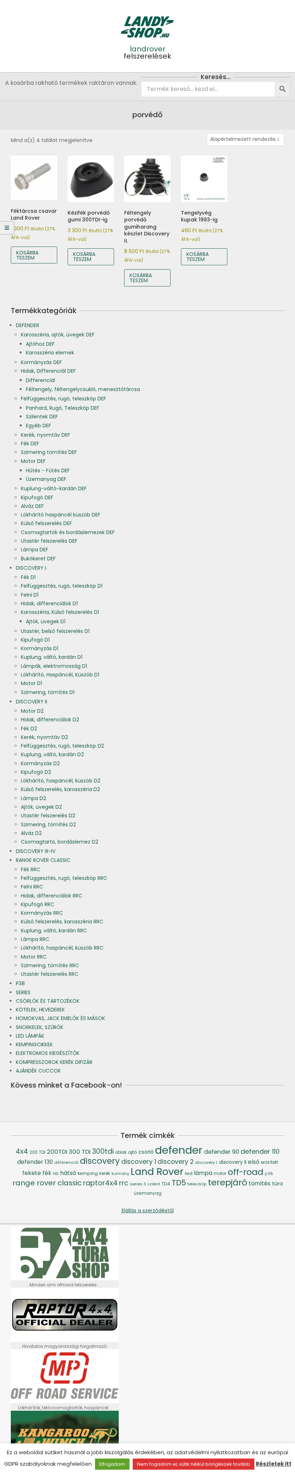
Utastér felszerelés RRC (49, 974)
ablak (121, 1152)
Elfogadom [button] (112, 1464)
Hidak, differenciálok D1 (49, 603)
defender (179, 1150)
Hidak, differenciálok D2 (50, 719)
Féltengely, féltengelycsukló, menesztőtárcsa (83, 389)
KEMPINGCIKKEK (34, 1044)
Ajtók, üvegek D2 (41, 807)
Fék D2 (29, 728)
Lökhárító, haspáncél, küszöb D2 (60, 780)
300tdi (103, 1151)
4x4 (21, 1151)
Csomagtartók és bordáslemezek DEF (68, 532)
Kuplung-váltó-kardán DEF (54, 488)
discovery (100, 1161)
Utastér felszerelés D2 (48, 815)
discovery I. (206, 1162)
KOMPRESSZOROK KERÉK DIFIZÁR (54, 1062)
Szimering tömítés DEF (49, 452)
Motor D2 (32, 711)
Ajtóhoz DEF (40, 344)
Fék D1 (28, 577)
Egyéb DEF (38, 425)
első (253, 1162)
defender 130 (35, 1162)
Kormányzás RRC (42, 913)
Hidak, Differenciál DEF (48, 371)
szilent (154, 1184)
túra (277, 1183)
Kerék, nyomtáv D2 (44, 737)
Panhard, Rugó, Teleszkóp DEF (62, 408)
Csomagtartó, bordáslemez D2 (59, 841)
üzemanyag (148, 1193)
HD (56, 1173)
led (188, 1173)
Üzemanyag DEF (46, 479)
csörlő (146, 1152)
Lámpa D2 (33, 798)
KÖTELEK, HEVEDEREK (40, 1009)
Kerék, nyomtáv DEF (45, 434)
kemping (88, 1173)
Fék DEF (30, 443)
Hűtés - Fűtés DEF (48, 470)
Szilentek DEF (42, 416)
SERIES (23, 992)
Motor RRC (34, 956)
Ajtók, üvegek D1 (45, 621)
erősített (269, 1162)
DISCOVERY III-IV (35, 851)
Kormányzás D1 (39, 648)
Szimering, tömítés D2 (48, 824)
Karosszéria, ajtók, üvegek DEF (58, 334)
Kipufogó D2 (36, 772)
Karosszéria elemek (50, 352)
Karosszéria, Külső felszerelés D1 (60, 612)
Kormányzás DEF (41, 362)
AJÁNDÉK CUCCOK (38, 1070)
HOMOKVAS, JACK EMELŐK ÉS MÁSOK (60, 1018)
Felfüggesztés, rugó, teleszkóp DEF (63, 398)
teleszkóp (196, 1184)
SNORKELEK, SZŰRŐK (39, 1027)
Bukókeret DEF (38, 558)
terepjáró (227, 1182)
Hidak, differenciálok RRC (51, 895)
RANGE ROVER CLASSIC (43, 860)
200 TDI (37, 1152)
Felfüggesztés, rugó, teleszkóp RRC (64, 878)
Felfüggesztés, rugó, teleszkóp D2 (62, 745)
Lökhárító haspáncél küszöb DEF (60, 514)
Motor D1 (31, 683)
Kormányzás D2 (40, 763)
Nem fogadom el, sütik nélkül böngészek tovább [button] (193, 1464)
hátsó (68, 1173)
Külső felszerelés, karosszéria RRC (62, 921)
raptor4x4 (100, 1183)
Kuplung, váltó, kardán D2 (52, 754)
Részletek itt (273, 1464)
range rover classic (47, 1183)
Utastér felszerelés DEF (49, 541)
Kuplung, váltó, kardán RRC (54, 930)
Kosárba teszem (27, 255)
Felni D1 (29, 594)
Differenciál (40, 380)
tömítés (260, 1183)
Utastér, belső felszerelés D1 (55, 631)
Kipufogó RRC (37, 904)
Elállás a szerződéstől (148, 1210)
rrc (123, 1183)
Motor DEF (33, 461)
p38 (269, 1173)
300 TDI (80, 1152)
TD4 (166, 1184)
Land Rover (157, 1171)
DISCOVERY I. (31, 567)
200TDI (57, 1152)
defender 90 (221, 1152)
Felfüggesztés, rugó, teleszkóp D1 (62, 585)
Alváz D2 (31, 833)
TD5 (179, 1182)
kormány (120, 1173)
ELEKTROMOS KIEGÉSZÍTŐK (48, 1053)
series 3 (138, 1184)
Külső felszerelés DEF (46, 523)
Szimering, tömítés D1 (47, 692)
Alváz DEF (32, 506)
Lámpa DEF (34, 549)
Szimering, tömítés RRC (50, 965)
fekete (31, 1173)
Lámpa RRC (35, 939)
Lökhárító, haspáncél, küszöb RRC (62, 947)
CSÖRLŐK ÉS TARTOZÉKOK (48, 1001)
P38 (20, 983)
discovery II (232, 1162)
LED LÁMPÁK (30, 1035)
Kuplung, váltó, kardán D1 (51, 657)
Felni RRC (32, 886)
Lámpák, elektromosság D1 (54, 666)
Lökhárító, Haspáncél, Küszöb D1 (60, 674)
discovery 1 (138, 1161)
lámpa (203, 1173)
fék (46, 1173)
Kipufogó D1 (35, 639)
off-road (245, 1172)
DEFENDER (27, 325)
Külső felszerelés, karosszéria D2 (60, 789)
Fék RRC (30, 869)
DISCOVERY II (31, 701)
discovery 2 (176, 1161)
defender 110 (260, 1151)
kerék (104, 1173)
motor (220, 1173)
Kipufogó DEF (37, 497)
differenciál (66, 1162)
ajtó (132, 1152)
